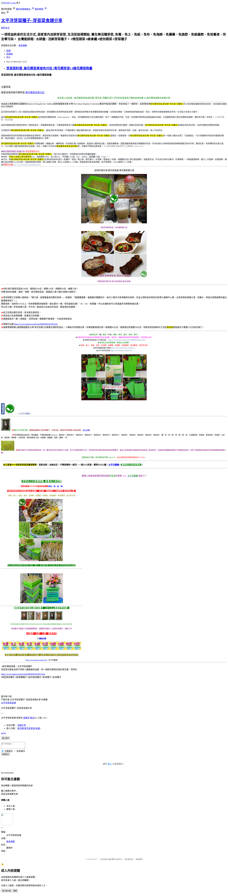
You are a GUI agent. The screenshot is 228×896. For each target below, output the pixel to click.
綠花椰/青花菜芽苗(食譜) (28, 728)
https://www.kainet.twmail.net (121, 350)
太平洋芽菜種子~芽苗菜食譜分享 (31, 20)
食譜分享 (21, 725)
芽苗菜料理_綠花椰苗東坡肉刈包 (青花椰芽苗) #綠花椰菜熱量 (49, 68)
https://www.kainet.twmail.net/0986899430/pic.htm (126, 340)
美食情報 (22, 45)
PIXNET (94, 859)
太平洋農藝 (25, 414)
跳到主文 (5, 28)
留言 (32, 718)
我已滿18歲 (6, 891)
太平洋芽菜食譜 (8, 703)
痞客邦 (26, 718)
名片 (8, 57)
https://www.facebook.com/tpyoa (123, 348)
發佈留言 (5, 754)
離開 (15, 891)
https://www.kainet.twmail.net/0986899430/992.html (23, 674)
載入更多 (5, 738)
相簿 (8, 51)
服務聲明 (139, 859)
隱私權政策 (129, 859)
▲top (3, 733)
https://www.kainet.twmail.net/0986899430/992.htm (27, 165)
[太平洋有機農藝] (8, 413)
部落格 (9, 54)
